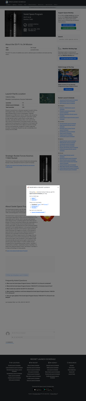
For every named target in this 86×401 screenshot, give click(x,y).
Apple (33, 198)
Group (45, 204)
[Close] (58, 187)
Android (34, 200)
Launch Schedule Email (38, 212)
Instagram (35, 206)
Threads (34, 207)
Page (38, 204)
